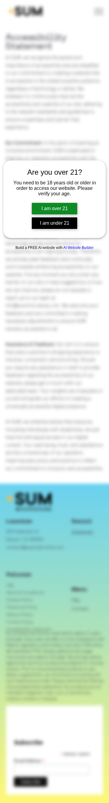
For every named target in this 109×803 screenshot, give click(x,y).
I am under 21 (54, 223)
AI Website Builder (78, 248)
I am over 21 (54, 208)
